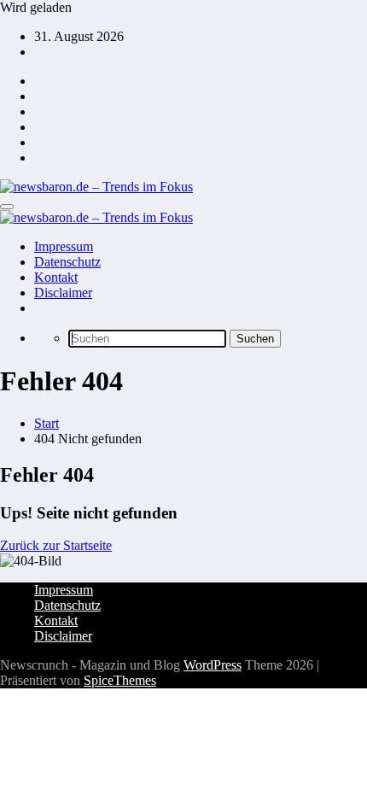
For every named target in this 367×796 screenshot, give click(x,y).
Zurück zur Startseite (56, 545)
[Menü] (7, 206)
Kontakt (56, 277)
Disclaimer (63, 292)
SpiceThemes (120, 680)
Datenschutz (67, 262)
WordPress (213, 665)
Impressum (63, 246)
